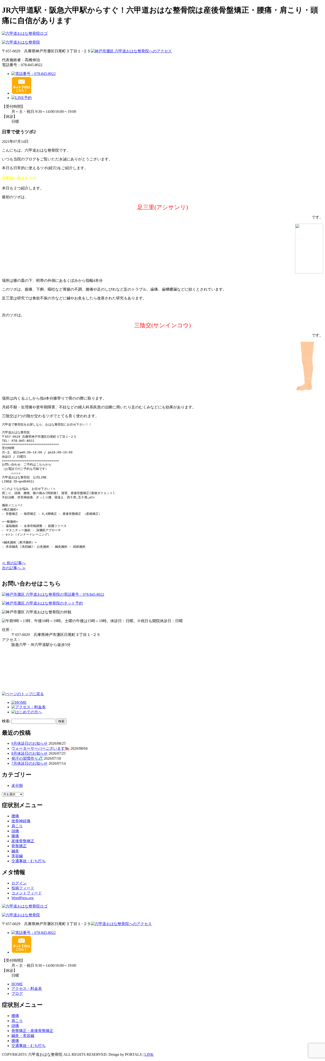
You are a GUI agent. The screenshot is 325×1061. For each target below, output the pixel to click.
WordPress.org (22, 898)
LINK (149, 1054)
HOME (17, 984)
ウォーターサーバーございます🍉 (40, 748)
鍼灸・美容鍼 (22, 1036)
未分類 (17, 785)
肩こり (17, 826)
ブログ (17, 994)
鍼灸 (15, 851)
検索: (6, 721)
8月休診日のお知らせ (29, 753)
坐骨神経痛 (20, 821)
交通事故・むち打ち (28, 861)
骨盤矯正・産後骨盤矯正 (32, 1031)
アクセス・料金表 (26, 989)
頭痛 (15, 831)
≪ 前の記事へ (14, 563)
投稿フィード (22, 888)
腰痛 (15, 816)
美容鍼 (17, 856)
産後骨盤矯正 (22, 841)
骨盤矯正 (19, 846)
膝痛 (15, 836)
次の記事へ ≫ (14, 568)
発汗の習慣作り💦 (27, 758)
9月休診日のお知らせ (29, 743)
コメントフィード (26, 893)
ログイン (19, 883)
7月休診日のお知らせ (29, 763)
